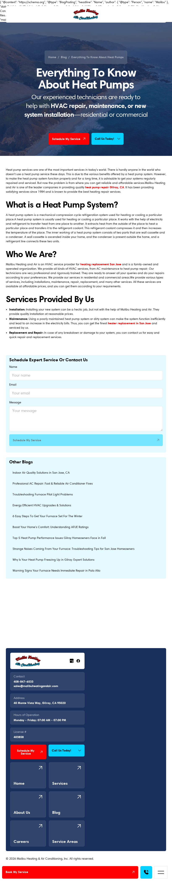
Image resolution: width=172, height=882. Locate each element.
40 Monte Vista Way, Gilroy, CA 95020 (40, 703)
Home (52, 57)
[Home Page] (86, 14)
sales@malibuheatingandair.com (36, 686)
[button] (161, 872)
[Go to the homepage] (27, 660)
